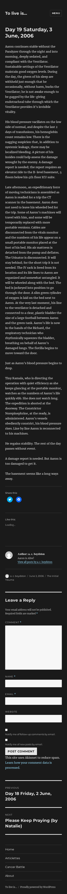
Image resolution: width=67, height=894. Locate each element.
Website (11, 711)
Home (9, 849)
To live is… (16, 13)
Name (10, 676)
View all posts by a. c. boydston (35, 562)
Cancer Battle (15, 867)
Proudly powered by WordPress (38, 887)
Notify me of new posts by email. (24, 744)
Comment (13, 622)
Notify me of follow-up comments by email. (30, 734)
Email (10, 694)
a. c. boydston (18, 576)
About (9, 875)
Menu (56, 13)
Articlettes (12, 858)
